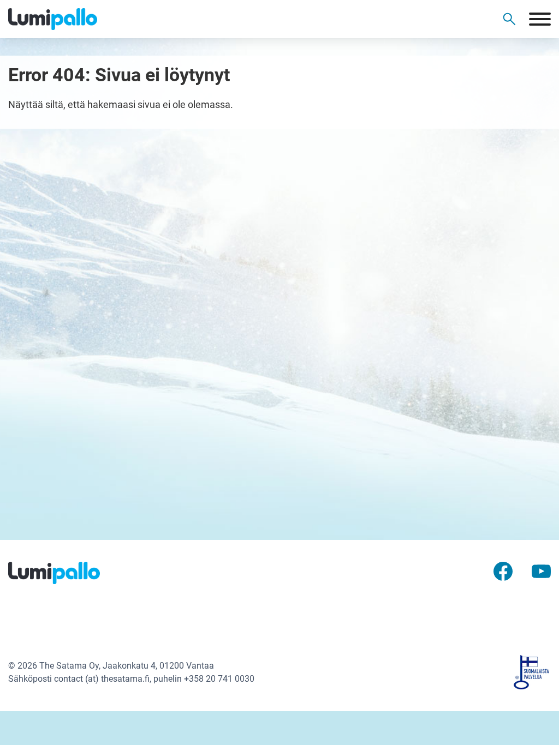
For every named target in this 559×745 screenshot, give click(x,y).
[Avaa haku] (509, 19)
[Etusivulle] (60, 19)
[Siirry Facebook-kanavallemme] (503, 570)
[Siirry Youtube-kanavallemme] (541, 570)
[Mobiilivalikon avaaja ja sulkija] (540, 19)
